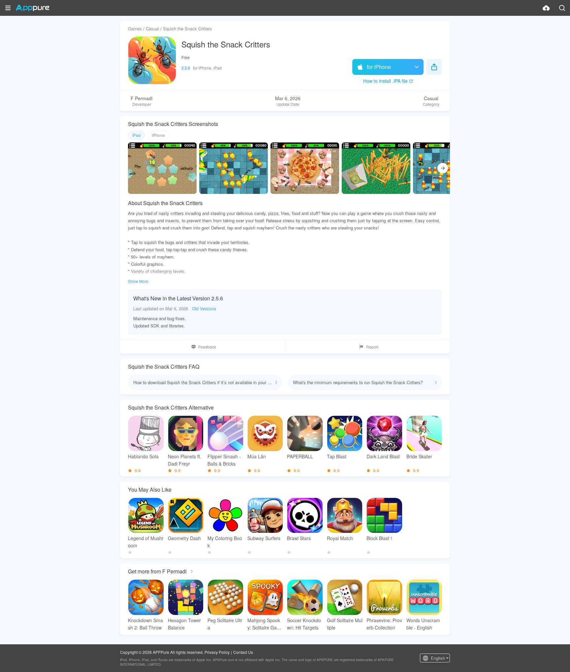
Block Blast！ (380, 538)
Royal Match (340, 538)
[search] (562, 8)
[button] (8, 8)
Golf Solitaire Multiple (345, 624)
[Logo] (32, 8)
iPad (136, 135)
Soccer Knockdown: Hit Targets (304, 624)
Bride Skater (419, 456)
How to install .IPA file (385, 80)
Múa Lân (256, 456)
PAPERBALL (300, 456)
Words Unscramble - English (423, 624)
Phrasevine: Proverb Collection (384, 624)
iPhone (158, 135)
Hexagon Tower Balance (184, 624)
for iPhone (379, 67)
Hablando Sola (143, 456)
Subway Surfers (263, 538)
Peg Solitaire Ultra (224, 624)
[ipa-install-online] (546, 8)
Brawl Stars (299, 538)
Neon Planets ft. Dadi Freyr (184, 460)
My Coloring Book (224, 542)
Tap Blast (336, 456)
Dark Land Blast (383, 456)
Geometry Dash (184, 538)
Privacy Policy (217, 652)
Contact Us (243, 652)
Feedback (207, 347)
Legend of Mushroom (146, 542)
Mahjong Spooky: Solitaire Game (264, 624)
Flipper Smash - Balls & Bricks (224, 460)
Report (372, 347)
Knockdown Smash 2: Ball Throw (145, 624)
